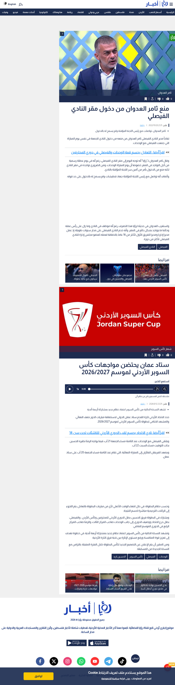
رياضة (69, 12)
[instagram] (67, 661)
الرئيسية (170, 12)
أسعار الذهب (155, 12)
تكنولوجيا (43, 12)
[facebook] (40, 661)
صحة (131, 12)
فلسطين (120, 12)
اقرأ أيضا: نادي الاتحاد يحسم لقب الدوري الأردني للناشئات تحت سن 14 (116, 433)
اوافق (38, 676)
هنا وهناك (57, 12)
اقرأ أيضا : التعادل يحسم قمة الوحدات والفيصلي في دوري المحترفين (117, 152)
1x (78, 389)
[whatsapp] (81, 661)
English (12, 4)
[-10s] (157, 389)
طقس (107, 12)
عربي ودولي (93, 12)
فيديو (15, 12)
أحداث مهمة (29, 12)
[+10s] (165, 389)
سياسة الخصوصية (110, 678)
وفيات (5, 12)
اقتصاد (80, 12)
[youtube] (95, 661)
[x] (54, 661)
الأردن (141, 12)
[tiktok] (122, 661)
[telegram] (108, 661)
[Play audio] (69, 389)
